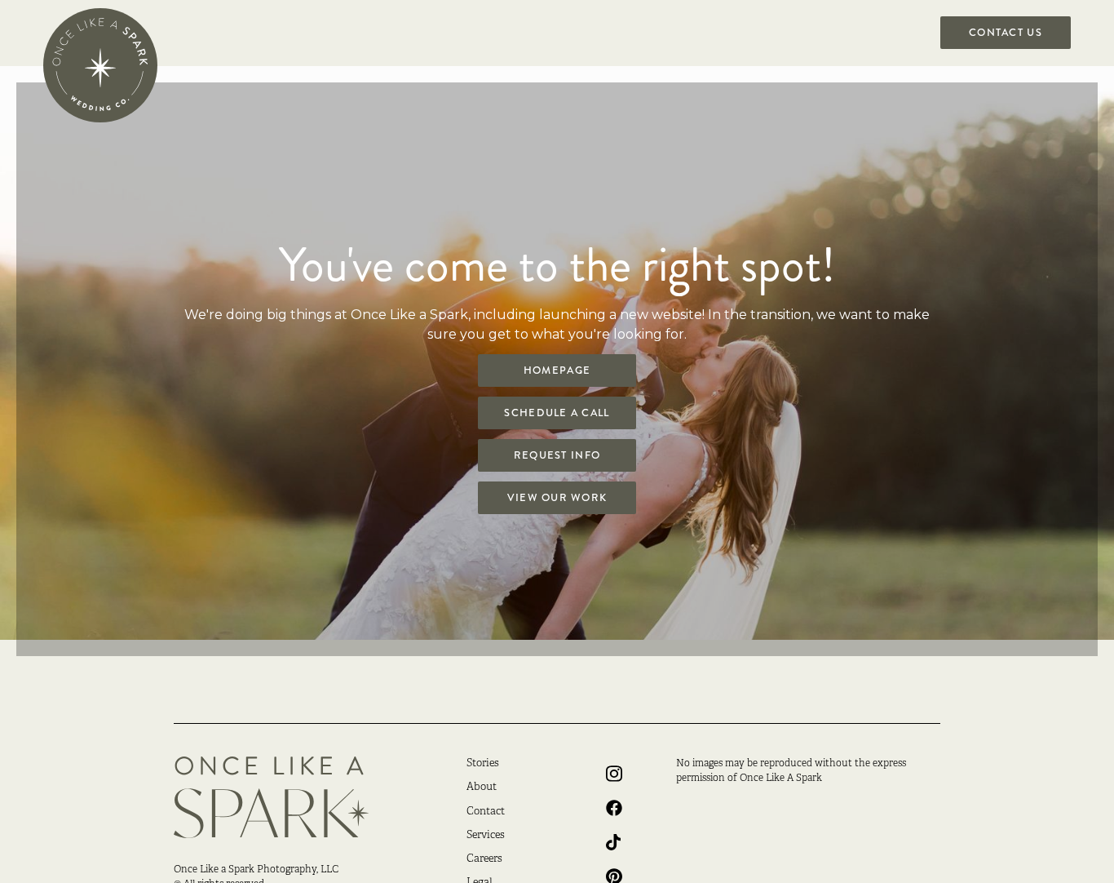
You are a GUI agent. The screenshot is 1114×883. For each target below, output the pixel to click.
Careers (484, 859)
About (481, 787)
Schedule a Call (556, 413)
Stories (482, 763)
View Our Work (557, 497)
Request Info (557, 455)
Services (485, 835)
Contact (485, 812)
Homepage (557, 370)
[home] (100, 65)
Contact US (1005, 32)
